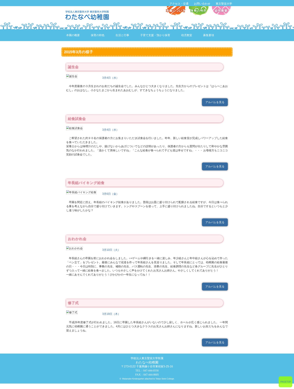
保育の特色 (198, 11)
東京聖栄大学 (224, 3)
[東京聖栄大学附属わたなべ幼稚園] (88, 15)
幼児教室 (221, 11)
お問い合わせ (202, 3)
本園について (176, 11)
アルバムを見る (214, 102)
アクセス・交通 (179, 3)
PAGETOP (285, 381)
